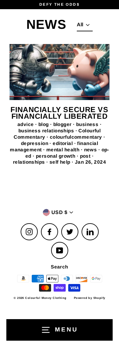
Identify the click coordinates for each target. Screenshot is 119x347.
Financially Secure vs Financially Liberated (59, 112)
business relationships (47, 130)
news (91, 149)
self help (61, 162)
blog (44, 124)
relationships (29, 162)
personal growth (56, 156)
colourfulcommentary (77, 137)
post (86, 156)
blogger (63, 124)
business (88, 124)
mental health (63, 149)
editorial (63, 143)
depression (35, 143)
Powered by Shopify (89, 298)
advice (26, 124)
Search (59, 266)
